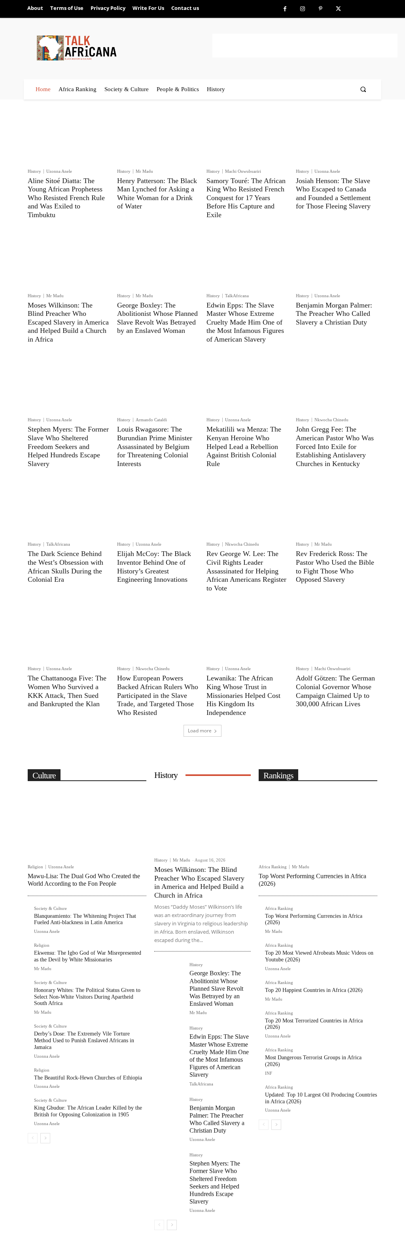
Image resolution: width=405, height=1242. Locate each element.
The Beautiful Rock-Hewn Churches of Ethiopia (88, 1078)
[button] (363, 89)
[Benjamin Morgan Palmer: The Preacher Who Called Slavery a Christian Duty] (336, 261)
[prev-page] (33, 1138)
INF (268, 1073)
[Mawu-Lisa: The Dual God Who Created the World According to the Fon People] (87, 823)
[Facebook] (285, 9)
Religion (35, 867)
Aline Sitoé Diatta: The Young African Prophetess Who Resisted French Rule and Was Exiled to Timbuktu (66, 198)
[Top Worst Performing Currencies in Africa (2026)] (318, 823)
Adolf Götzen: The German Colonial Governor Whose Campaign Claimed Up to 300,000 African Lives (335, 691)
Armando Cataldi (151, 419)
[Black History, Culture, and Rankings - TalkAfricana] (123, 48)
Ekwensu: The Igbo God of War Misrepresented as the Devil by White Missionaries (87, 956)
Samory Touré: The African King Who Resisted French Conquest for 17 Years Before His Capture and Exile (246, 198)
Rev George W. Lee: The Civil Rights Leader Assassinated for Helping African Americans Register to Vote (246, 571)
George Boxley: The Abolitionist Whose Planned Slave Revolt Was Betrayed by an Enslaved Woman (157, 318)
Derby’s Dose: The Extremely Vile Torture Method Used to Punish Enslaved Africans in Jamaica (84, 1040)
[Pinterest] (320, 9)
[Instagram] (303, 9)
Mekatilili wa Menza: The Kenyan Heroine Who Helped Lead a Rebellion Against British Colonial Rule (243, 446)
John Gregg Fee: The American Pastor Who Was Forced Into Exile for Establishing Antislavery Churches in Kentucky (335, 446)
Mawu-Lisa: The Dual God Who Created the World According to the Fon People (84, 880)
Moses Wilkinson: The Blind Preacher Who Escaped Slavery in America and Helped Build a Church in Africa (68, 322)
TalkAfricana (237, 295)
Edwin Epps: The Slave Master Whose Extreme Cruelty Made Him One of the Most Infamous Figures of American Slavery (245, 322)
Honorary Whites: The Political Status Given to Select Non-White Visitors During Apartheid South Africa (87, 997)
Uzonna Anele (59, 171)
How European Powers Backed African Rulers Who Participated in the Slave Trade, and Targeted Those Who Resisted (157, 695)
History (34, 171)
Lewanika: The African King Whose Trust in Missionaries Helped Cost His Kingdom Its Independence (243, 695)
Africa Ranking (273, 867)
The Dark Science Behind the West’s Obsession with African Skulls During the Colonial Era (65, 566)
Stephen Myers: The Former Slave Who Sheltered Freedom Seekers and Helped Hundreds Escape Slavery (68, 446)
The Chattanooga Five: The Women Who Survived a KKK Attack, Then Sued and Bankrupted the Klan (67, 691)
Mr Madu (144, 171)
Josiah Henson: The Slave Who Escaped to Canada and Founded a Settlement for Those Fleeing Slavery (333, 193)
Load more (200, 730)
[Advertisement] (304, 45)
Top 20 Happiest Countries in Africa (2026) (314, 990)
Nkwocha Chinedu (331, 419)
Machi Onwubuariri (243, 171)
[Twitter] (338, 9)
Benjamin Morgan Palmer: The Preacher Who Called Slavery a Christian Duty (334, 313)
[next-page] (45, 1138)
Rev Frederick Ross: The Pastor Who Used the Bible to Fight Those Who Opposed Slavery (335, 566)
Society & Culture (50, 908)
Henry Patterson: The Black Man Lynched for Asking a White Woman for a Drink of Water (157, 193)
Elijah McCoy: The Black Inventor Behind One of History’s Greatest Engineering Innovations (154, 566)
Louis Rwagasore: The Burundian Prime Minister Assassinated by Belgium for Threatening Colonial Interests (154, 446)
